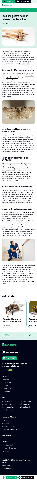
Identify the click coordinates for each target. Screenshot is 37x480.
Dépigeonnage (6, 391)
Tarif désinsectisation (26, 401)
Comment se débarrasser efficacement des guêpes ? (7, 336)
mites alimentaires (12, 78)
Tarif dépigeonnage (25, 404)
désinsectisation (24, 64)
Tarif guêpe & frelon (7, 410)
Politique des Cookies (8, 468)
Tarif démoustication (8, 407)
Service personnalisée (8, 426)
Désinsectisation (6, 382)
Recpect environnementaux (9, 429)
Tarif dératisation (7, 401)
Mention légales (6, 466)
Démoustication (6, 388)
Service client (5, 423)
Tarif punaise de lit (25, 407)
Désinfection (5, 385)
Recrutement (5, 451)
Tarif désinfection (7, 404)
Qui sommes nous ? (7, 445)
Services (4, 376)
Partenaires (5, 454)
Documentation (6, 435)
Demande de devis (27, 477)
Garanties (4, 420)
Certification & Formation (9, 448)
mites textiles (29, 76)
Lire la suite (7, 325)
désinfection (20, 194)
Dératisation (5, 380)
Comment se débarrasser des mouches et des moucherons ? (28, 336)
